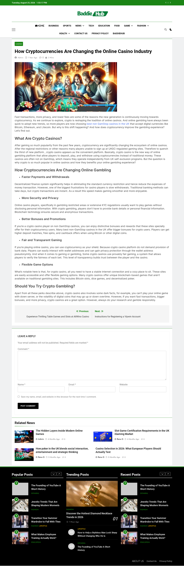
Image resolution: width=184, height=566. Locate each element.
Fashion (141, 25)
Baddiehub (119, 33)
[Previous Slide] (166, 2)
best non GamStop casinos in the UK (108, 123)
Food (117, 25)
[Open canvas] (13, 29)
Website (123, 384)
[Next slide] (170, 2)
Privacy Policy (100, 33)
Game (127, 25)
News (78, 25)
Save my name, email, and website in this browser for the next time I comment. (58, 397)
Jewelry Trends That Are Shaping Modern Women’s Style (45, 505)
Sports (67, 25)
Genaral (35, 493)
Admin (20, 57)
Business (54, 25)
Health (63, 33)
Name (21, 384)
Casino (19, 44)
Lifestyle (43, 526)
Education (104, 25)
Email (72, 384)
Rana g (120, 439)
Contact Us (80, 33)
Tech (91, 25)
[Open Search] (165, 29)
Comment (23, 349)
